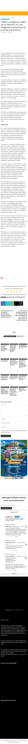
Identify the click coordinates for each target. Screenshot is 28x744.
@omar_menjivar (21, 542)
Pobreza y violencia (20, 297)
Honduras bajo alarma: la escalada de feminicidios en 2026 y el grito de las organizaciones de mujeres (14, 362)
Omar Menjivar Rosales (11, 542)
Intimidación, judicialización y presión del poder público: (22, 390)
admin (14, 332)
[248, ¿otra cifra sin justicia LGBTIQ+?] (5, 356)
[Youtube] (18, 612)
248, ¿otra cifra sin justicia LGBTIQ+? (4, 361)
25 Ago (22, 526)
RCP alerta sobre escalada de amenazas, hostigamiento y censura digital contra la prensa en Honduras (5, 348)
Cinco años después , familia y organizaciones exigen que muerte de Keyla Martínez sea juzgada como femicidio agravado (5, 391)
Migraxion (13, 297)
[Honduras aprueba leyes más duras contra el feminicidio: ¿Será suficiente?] (23, 372)
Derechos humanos (7, 16)
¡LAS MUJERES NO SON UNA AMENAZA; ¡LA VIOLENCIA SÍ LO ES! (23, 347)
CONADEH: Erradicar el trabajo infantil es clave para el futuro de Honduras (14, 377)
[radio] (7, 291)
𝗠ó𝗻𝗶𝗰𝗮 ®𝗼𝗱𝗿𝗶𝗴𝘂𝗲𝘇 (10, 556)
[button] (25, 13)
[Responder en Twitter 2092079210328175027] (6, 571)
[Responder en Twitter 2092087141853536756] (6, 550)
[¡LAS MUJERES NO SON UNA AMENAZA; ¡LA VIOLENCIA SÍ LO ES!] (23, 342)
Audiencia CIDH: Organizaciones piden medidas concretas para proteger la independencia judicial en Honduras (13, 348)
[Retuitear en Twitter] (4, 524)
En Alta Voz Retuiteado (10, 524)
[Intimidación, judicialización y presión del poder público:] (23, 384)
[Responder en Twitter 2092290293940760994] (6, 537)
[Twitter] (15, 612)
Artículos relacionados (10, 336)
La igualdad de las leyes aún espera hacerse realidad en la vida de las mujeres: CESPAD (5, 378)
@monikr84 (19, 556)
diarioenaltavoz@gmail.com (17, 610)
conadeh (8, 297)
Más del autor (20, 336)
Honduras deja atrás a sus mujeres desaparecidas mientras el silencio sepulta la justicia (7, 314)
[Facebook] (9, 612)
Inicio (2, 16)
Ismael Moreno (9, 526)
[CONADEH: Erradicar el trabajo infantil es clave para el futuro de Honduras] (14, 372)
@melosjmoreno (16, 526)
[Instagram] (12, 612)
